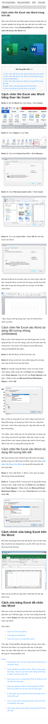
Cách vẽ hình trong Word (17, 632)
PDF (34, 3)
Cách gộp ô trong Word (16, 635)
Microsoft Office (24, 3)
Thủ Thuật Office (8, 3)
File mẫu (41, 3)
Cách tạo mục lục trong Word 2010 (20, 639)
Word (3, 659)
